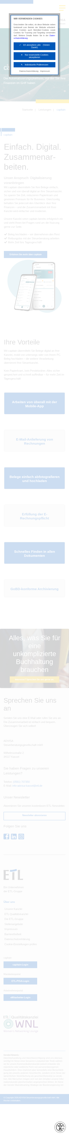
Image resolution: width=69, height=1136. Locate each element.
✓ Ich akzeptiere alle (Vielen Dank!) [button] (34, 46)
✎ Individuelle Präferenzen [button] (34, 64)
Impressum (45, 71)
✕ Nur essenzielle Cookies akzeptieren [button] (34, 56)
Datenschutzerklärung (28, 71)
